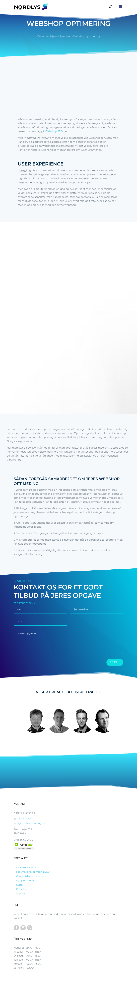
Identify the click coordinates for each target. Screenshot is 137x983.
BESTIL (114, 662)
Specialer (65, 36)
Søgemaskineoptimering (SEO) (33, 871)
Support (20, 893)
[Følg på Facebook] (16, 927)
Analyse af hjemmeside (43, 770)
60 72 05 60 (24, 819)
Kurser (19, 884)
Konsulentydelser (25, 889)
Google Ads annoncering (30, 876)
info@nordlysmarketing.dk (29, 823)
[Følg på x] (29, 927)
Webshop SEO (54, 131)
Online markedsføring (28, 867)
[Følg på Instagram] (23, 927)
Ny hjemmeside (25, 880)
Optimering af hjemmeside (76, 770)
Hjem (53, 36)
